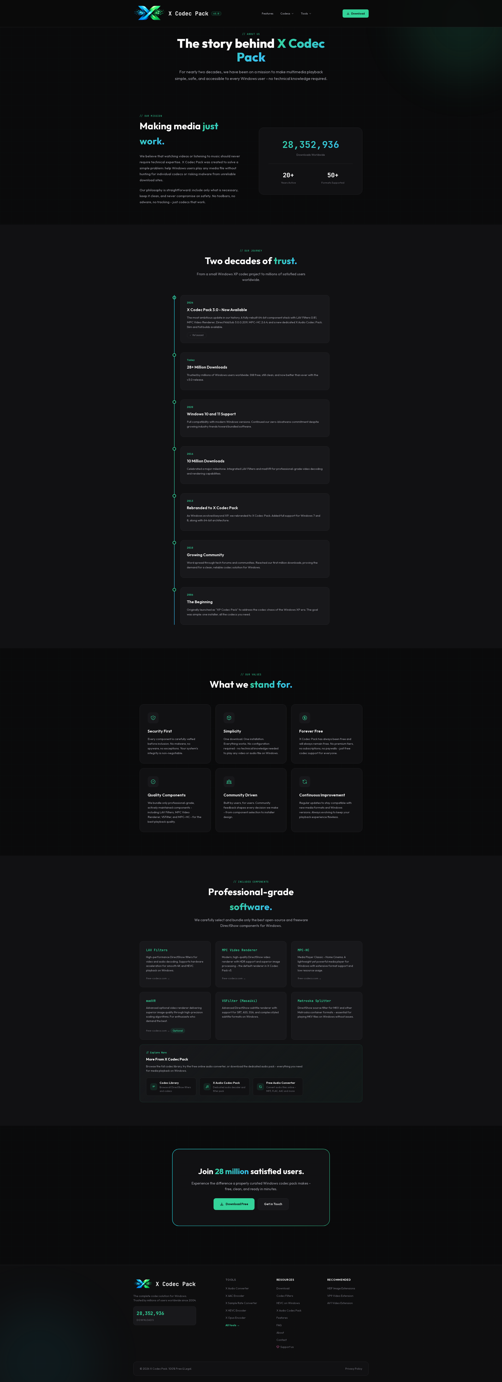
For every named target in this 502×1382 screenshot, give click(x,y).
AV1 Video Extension (340, 1303)
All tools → (233, 1325)
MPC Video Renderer (239, 950)
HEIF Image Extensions (341, 1288)
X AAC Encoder (235, 1296)
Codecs (285, 13)
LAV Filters (157, 950)
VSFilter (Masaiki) (239, 1001)
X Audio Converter (237, 1288)
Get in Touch (273, 1204)
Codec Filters (284, 1296)
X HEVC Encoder (236, 1310)
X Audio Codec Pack (288, 1310)
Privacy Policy (353, 1368)
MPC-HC (303, 950)
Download (358, 13)
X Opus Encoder (236, 1318)
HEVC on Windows (288, 1303)
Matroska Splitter (314, 1001)
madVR (151, 1001)
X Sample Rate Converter (241, 1303)
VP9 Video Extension (340, 1296)
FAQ (279, 1325)
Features (267, 13)
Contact (281, 1340)
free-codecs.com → (158, 978)
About (280, 1332)
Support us (287, 1347)
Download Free (237, 1204)
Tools (304, 13)
